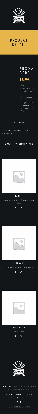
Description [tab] (19, 123)
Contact (28, 394)
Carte (18, 394)
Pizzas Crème (24, 105)
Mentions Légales (19, 397)
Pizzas (32, 102)
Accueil (9, 394)
